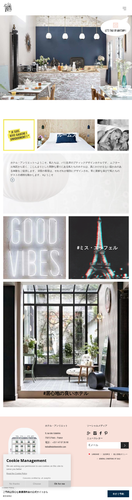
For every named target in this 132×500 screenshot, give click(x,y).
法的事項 (106, 454)
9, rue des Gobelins (53, 433)
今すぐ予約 (118, 494)
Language (95, 454)
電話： (56, 442)
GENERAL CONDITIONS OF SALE (109, 459)
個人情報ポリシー (120, 454)
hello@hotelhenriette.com (55, 447)
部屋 (66, 135)
